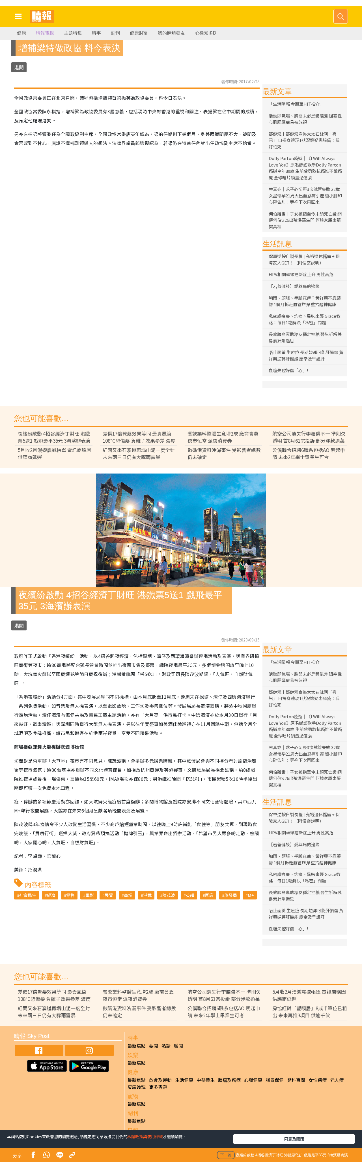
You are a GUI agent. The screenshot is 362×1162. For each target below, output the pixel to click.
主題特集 (73, 33)
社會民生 (27, 895)
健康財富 (139, 33)
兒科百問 (296, 1079)
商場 (128, 895)
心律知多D (205, 33)
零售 (70, 895)
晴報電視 (45, 33)
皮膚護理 (137, 1086)
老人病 (337, 1079)
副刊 (115, 33)
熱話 (166, 1045)
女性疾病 (318, 1079)
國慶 (209, 895)
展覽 (109, 895)
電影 (89, 895)
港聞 (19, 67)
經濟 (51, 895)
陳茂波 (168, 895)
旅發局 (230, 895)
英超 (190, 895)
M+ (251, 895)
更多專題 (158, 1086)
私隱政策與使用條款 (145, 1136)
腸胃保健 (275, 1079)
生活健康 (184, 1079)
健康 (21, 33)
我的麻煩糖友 (171, 33)
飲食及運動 (160, 1079)
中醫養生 (206, 1079)
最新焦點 (137, 1045)
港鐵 (147, 895)
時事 (96, 33)
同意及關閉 (294, 1139)
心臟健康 (253, 1079)
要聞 (153, 1045)
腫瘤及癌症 (229, 1079)
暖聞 (178, 1045)
